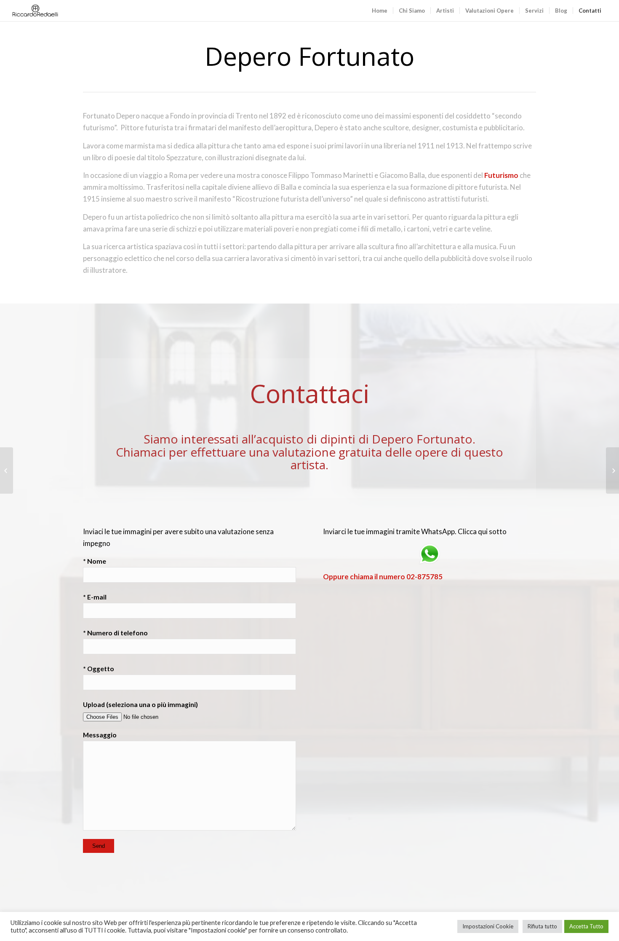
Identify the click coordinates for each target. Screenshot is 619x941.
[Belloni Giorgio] (6, 470)
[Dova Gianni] (612, 470)
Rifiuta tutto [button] (542, 926)
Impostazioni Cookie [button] (487, 926)
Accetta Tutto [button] (586, 926)
